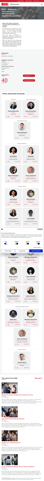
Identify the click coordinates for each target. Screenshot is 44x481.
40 (5, 80)
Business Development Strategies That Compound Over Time (17, 394)
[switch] (16, 243)
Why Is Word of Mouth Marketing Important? (13, 418)
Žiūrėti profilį (17, 116)
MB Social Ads (22, 135)
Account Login (36, 1)
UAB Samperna (30, 114)
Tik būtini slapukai (8, 250)
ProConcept (13, 178)
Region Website (21, 1)
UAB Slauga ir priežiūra (31, 159)
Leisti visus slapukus (36, 250)
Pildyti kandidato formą (28, 80)
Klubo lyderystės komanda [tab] (13, 93)
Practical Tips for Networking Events (11, 442)
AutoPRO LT (22, 365)
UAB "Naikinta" (31, 202)
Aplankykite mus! (27, 75)
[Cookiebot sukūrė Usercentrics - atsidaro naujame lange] (38, 229)
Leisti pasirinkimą (22, 250)
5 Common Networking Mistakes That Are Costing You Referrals (18, 466)
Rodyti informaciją (37, 247)
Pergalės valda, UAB (30, 279)
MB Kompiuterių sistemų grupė (13, 322)
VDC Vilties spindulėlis (13, 159)
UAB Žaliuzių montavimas (30, 260)
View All (38, 378)
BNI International (28, 1)
